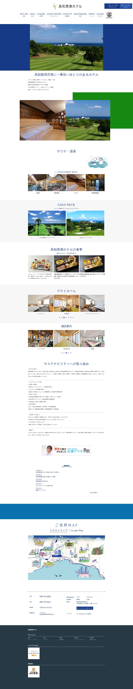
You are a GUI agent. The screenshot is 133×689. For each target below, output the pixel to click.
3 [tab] (64, 317)
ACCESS (100, 15)
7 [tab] (73, 317)
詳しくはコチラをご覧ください (84, 608)
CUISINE (41, 15)
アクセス (45, 639)
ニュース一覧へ (93, 492)
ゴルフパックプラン (33, 639)
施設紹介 (76, 637)
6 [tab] (71, 317)
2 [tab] (62, 317)
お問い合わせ (93, 639)
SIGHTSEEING (80, 15)
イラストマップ (59, 530)
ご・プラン (112, 6)
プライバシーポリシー (79, 639)
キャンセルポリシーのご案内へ (84, 613)
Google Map (77, 530)
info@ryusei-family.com (46, 607)
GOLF (32, 15)
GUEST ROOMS (54, 15)
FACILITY (67, 15)
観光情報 (92, 637)
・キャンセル (125, 6)
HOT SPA (24, 15)
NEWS (92, 15)
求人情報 (61, 639)
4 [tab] (66, 317)
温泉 (44, 637)
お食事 (60, 637)
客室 (29, 637)
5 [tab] (69, 317)
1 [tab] (59, 317)
